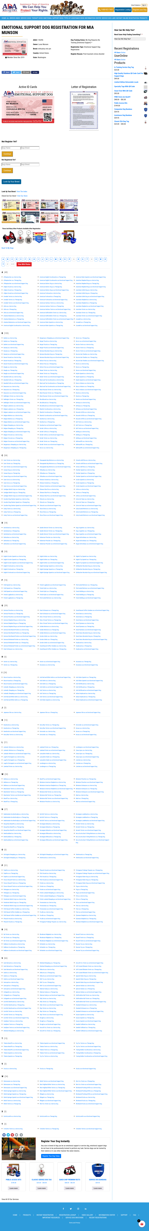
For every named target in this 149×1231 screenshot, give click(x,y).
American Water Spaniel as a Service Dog (51, 322)
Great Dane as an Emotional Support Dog (87, 620)
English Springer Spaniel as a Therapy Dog (51, 569)
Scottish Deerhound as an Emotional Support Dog (17, 1008)
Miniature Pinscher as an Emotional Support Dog (89, 782)
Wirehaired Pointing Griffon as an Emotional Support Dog (91, 1094)
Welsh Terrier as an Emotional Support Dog (51, 1081)
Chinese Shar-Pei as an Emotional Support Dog (52, 496)
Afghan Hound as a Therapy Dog (12, 290)
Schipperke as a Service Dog (11, 992)
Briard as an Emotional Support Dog (86, 399)
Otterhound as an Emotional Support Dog (87, 857)
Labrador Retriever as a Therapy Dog (14, 750)
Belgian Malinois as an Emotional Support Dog (16, 422)
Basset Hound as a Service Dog (12, 357)
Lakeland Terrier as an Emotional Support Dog (52, 750)
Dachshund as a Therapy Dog (11, 531)
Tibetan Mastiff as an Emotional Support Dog (16, 1050)
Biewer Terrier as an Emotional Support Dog (52, 377)
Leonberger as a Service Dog (48, 763)
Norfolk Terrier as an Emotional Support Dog (52, 820)
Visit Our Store (22, 196)
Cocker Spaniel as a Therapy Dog (85, 483)
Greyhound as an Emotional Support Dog (87, 649)
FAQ (134, 1215)
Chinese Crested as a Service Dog (49, 479)
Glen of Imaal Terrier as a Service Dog (50, 617)
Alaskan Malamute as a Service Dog (14, 316)
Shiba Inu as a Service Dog (47, 969)
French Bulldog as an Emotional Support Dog (88, 598)
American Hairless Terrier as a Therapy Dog (52, 306)
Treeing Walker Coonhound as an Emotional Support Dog (91, 1056)
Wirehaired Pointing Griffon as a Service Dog (88, 1087)
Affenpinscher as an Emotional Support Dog (16, 283)
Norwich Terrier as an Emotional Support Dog (88, 830)
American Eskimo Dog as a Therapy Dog (51, 287)
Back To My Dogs (8, 248)
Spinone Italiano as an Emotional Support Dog (88, 992)
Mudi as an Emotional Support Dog (85, 801)
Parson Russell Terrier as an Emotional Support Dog (18, 886)
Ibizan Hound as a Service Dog (12, 677)
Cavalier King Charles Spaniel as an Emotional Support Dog (20, 505)
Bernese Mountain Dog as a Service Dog (51, 351)
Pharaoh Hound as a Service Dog (13, 918)
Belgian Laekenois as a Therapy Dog (13, 409)
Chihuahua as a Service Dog (47, 470)
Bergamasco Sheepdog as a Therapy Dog (15, 448)
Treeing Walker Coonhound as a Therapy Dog (88, 1053)
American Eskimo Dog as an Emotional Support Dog (54, 290)
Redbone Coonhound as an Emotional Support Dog (18, 950)
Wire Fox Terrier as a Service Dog (49, 1104)
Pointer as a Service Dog (46, 883)
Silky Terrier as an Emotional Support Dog (51, 1005)
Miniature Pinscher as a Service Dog (50, 801)
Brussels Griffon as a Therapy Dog (85, 415)
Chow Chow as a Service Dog (48, 508)
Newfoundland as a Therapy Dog (12, 837)
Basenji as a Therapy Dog (10, 351)
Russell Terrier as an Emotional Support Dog (88, 941)
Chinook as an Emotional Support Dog (50, 505)
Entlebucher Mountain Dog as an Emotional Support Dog (91, 572)
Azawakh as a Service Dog (83, 319)
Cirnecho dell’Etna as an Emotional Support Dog (89, 463)
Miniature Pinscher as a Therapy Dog (86, 779)
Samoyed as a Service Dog (11, 982)
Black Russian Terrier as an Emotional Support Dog (54, 396)
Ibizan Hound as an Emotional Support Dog (15, 684)
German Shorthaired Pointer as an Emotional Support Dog (20, 636)
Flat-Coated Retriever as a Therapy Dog (86, 585)
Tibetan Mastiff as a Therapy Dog (13, 1046)
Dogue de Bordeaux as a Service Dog (86, 537)
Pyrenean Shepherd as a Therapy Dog (86, 918)
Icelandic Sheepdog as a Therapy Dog (14, 690)
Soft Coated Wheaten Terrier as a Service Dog (88, 966)
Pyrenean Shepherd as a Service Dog (86, 915)
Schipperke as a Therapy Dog (12, 995)
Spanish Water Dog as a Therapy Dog (86, 979)
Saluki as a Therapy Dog (10, 976)
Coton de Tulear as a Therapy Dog (85, 502)
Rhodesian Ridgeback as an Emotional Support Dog (54, 941)
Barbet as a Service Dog (10, 338)
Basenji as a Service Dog (10, 347)
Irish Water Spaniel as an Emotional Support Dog (89, 680)
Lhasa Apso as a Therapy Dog (84, 753)
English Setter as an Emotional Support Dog (52, 563)
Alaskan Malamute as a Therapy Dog (14, 319)
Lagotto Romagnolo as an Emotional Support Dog (17, 763)
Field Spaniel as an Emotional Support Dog (15, 591)
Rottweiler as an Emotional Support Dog (51, 950)
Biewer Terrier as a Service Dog (48, 370)
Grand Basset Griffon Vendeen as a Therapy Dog (53, 649)
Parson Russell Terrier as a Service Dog (14, 880)
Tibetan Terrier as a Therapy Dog (49, 1050)
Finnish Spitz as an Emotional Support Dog (51, 594)
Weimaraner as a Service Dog (12, 1081)
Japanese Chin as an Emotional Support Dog (88, 712)
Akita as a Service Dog (10, 306)
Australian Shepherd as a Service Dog (86, 299)
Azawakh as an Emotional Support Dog (86, 325)
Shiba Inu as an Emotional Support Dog (50, 976)
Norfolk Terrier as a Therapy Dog (49, 817)
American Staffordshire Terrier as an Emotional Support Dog (56, 319)
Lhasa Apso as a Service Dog (84, 750)
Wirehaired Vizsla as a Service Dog (85, 1097)
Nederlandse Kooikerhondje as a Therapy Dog (16, 817)
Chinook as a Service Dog (47, 499)
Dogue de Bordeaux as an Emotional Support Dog (89, 544)
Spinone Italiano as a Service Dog (85, 985)
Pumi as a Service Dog (82, 905)
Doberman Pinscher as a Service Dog (50, 537)
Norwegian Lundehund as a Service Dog (87, 814)
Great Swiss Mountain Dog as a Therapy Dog (88, 636)
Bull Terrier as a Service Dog (83, 422)
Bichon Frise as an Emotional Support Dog (51, 367)
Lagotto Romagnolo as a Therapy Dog (14, 760)
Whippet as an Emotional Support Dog (50, 1100)
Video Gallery (87, 1215)
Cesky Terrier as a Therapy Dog (12, 512)
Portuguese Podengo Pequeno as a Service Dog (53, 922)
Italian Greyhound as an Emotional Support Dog (89, 700)
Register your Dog (139, 10)
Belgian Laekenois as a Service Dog (13, 406)
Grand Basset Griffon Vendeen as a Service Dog (53, 646)
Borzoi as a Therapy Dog (82, 338)
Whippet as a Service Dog (47, 1094)
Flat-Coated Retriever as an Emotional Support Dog (90, 588)
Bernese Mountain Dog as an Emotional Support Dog (54, 357)
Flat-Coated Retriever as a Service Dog (50, 598)
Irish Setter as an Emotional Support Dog (51, 687)
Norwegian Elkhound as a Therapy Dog (50, 837)
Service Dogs (26, 18)
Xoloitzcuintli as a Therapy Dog (48, 1116)
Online (119, 52)
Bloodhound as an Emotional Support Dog (51, 406)
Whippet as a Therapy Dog (47, 1097)
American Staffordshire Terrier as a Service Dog (53, 312)
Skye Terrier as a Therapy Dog (48, 1011)
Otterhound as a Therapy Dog (84, 854)
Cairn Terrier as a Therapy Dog (12, 463)
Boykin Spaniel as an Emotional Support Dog (88, 380)
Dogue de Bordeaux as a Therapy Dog (86, 540)
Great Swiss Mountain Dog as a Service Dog (88, 633)
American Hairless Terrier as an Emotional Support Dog (55, 309)
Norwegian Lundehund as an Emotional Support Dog (90, 820)
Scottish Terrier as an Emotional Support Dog (16, 1018)
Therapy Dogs (37, 18)
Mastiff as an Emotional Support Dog (50, 779)
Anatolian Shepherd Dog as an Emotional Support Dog (91, 287)
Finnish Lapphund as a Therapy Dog (13, 598)
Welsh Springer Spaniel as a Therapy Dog (15, 1094)
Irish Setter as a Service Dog (47, 680)
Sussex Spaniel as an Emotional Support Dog (88, 1021)
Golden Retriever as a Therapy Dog (49, 630)
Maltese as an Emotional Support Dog (14, 785)
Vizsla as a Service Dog (10, 1068)
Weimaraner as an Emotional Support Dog (15, 1087)
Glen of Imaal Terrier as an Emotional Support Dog (54, 623)
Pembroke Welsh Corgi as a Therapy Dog (15, 902)
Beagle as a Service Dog (10, 367)
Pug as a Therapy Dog (82, 889)
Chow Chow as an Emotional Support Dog (51, 515)
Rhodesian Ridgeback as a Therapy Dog (50, 937)
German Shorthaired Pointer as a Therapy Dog (16, 633)
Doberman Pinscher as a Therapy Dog (50, 540)
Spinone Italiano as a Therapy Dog (85, 989)
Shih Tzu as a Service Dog (47, 979)
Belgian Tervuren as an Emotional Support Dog (16, 441)
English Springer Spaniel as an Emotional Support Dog (54, 572)
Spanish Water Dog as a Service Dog (86, 976)
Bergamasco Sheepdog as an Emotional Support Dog (54, 338)
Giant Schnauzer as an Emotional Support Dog (52, 613)
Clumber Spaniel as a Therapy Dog (85, 473)
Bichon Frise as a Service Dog (48, 360)
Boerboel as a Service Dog (47, 419)
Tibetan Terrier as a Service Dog (48, 1046)
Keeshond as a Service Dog (11, 725)
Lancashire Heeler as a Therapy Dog (49, 757)
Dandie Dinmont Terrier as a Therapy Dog (51, 531)
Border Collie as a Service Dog (48, 428)
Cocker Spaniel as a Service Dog (85, 479)
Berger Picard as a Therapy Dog (48, 344)
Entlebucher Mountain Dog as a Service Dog (88, 566)
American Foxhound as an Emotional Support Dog (53, 299)
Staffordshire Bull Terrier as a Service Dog (87, 995)
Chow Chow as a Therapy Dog (48, 512)
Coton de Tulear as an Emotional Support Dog (88, 505)
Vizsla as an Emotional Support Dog (86, 1068)
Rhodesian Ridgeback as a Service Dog (50, 934)
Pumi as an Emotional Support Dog (85, 912)
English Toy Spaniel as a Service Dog (86, 556)
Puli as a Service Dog (81, 896)
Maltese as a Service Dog (11, 779)
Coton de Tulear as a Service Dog (85, 499)
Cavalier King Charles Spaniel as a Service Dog (16, 499)
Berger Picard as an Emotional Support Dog (52, 347)
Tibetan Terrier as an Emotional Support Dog (52, 1053)
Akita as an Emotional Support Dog (13, 312)
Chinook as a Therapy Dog (47, 502)
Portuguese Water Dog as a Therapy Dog (87, 880)
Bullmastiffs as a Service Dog (84, 441)
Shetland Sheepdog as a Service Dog (14, 1031)
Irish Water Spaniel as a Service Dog (50, 700)
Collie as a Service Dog (82, 489)
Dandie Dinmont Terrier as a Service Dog (51, 527)
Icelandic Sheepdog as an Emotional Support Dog (17, 693)
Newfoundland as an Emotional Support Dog (16, 840)
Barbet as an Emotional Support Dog (14, 344)
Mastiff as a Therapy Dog (10, 801)
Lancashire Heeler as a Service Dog (49, 753)
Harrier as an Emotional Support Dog (50, 661)
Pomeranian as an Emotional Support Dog (51, 909)
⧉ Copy (35, 72)
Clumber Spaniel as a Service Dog (85, 470)
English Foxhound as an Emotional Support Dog (17, 572)
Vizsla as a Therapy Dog (46, 1068)
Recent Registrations (98, 1218)
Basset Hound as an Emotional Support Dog (16, 364)
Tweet (17, 72)
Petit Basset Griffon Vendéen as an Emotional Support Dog (20, 915)
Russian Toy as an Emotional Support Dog (87, 950)
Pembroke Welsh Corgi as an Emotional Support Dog (18, 905)
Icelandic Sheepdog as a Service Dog (14, 687)
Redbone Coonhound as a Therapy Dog (14, 947)
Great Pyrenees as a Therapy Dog (85, 626)
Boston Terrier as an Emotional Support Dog (88, 351)
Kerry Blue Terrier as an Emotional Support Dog (53, 728)
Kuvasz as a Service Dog (82, 728)
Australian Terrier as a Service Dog (85, 309)
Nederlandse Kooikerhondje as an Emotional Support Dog (19, 820)
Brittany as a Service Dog (83, 402)
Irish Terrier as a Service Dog (48, 690)
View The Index (21, 191)
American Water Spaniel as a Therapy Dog (51, 325)
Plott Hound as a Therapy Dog (48, 876)
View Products (135, 5)
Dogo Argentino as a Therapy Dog (85, 531)
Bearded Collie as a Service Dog (12, 377)
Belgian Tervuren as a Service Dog (13, 435)
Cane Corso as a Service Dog (12, 479)
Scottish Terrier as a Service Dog (13, 1011)
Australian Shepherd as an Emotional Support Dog (89, 306)
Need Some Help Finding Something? (128, 34)
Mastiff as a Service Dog (10, 798)
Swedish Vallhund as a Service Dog (85, 1024)
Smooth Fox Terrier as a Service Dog (50, 1027)
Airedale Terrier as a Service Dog (13, 296)
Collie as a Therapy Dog (82, 492)
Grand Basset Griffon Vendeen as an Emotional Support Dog (92, 610)
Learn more (14, 1188)
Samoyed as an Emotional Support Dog (14, 989)
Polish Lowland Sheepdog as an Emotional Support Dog (55, 899)
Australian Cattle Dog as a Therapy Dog (86, 293)
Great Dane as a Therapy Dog (84, 617)
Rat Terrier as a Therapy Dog (11, 937)
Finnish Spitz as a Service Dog (48, 588)
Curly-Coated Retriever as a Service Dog (87, 508)
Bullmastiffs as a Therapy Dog (84, 444)
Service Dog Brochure (74, 1218)
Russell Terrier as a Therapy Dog (85, 937)
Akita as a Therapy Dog (10, 309)
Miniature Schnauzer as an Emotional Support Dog (90, 792)
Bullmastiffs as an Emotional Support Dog (87, 448)
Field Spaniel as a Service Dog (12, 585)
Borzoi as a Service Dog (46, 448)
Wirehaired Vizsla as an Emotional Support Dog (89, 1104)
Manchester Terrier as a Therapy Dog (14, 792)
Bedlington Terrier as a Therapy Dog (13, 399)
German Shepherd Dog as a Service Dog (15, 620)
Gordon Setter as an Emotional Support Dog (52, 642)
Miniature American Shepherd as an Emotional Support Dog (56, 789)
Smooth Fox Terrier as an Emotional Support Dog (89, 963)
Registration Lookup (123, 10)
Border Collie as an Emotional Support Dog (51, 435)
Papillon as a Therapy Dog (11, 873)
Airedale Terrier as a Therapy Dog (13, 299)
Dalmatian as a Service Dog (11, 537)
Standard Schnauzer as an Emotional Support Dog (89, 1011)
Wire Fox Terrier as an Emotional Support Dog (88, 1084)
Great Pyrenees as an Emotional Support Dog (88, 630)
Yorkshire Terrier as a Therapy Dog (49, 1129)
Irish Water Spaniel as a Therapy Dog (86, 677)
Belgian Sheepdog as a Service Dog (13, 425)
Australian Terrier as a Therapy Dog (85, 312)
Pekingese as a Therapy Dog (11, 893)
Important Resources (51, 1218)
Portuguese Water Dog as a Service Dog (87, 876)
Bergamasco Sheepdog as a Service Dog (15, 444)
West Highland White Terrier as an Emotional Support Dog (56, 1091)
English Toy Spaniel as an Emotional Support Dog (89, 563)
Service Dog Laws (109, 18)
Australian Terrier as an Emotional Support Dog (89, 316)
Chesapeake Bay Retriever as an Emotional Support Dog (55, 467)
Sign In (144, 5)
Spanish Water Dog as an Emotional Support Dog (89, 982)
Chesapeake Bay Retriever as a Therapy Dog (52, 463)
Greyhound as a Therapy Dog (84, 646)
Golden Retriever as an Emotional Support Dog (52, 633)
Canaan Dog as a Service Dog (12, 470)
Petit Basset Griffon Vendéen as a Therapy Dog (16, 912)
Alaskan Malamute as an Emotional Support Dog (17, 322)
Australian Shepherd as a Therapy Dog (86, 303)
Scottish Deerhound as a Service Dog (14, 1001)
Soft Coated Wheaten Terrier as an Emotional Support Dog (92, 972)
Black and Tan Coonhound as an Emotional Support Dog (55, 386)
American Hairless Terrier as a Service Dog (51, 303)
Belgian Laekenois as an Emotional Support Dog (17, 412)
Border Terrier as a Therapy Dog (48, 441)
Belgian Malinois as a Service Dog (13, 415)
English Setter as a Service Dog (48, 556)
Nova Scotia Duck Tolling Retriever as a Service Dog (90, 833)
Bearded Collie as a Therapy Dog (12, 380)
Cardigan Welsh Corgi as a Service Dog (14, 489)
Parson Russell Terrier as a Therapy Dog (15, 883)
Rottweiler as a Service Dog (47, 944)
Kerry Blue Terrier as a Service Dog (13, 734)
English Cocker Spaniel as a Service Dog (15, 556)
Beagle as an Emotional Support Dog (14, 373)
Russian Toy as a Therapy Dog (84, 947)
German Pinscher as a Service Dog (13, 610)
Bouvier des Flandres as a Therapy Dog (86, 357)
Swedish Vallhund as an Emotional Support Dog (89, 1031)
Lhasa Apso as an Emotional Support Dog (87, 757)
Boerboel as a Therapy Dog (47, 422)
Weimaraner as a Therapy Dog (12, 1084)
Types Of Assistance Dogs (74, 18)
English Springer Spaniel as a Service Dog (51, 566)
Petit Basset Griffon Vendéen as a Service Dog (16, 909)
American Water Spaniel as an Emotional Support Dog (91, 277)
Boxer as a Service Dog (82, 364)
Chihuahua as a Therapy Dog (47, 473)
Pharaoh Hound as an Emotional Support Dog (52, 870)
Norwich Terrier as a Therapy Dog (85, 827)
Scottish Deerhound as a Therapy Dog (14, 1005)
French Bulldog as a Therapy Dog (85, 594)
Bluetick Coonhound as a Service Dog (50, 409)
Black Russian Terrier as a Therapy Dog (50, 393)
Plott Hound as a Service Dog (48, 873)
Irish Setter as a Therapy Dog (48, 684)
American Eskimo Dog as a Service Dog (51, 283)
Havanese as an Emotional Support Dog (87, 665)
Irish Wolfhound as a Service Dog (85, 684)
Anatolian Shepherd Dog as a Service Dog (87, 280)
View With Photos (24, 264)
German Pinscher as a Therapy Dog (13, 613)
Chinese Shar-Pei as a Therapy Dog (49, 492)
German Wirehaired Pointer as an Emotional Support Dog (19, 646)
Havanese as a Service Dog (47, 665)
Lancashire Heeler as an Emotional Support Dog (53, 760)
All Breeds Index (13, 18)
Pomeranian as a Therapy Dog (48, 905)
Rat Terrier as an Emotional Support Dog (15, 941)
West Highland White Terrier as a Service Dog (52, 1084)
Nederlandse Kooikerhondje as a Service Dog (16, 814)
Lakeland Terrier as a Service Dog (13, 766)
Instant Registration (45, 1215)
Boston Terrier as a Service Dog (84, 344)
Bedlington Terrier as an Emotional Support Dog (17, 402)
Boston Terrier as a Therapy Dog (85, 347)
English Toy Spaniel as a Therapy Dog (86, 559)
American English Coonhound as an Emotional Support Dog (56, 280)
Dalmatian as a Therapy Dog (11, 540)
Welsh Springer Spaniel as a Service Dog (15, 1091)
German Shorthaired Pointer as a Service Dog (16, 630)
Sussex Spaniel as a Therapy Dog (85, 1018)
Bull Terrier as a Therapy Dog (84, 425)
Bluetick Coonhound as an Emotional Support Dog (53, 415)
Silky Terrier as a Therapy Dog (48, 1001)
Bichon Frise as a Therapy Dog (48, 364)
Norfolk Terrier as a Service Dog (48, 814)
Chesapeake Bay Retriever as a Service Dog (52, 460)
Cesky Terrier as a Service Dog (12, 508)
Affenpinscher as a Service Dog (12, 277)
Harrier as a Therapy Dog (10, 665)
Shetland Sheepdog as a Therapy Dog (50, 963)
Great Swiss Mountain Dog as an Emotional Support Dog (91, 639)
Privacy (78, 1223)
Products (143, 18)
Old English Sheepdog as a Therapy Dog (14, 857)
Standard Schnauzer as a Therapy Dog (86, 1008)
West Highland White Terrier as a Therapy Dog (52, 1087)
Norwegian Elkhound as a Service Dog (50, 833)
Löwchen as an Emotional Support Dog (86, 766)
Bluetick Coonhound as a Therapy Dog (50, 412)
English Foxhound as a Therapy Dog (13, 569)
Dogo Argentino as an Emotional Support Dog (88, 534)
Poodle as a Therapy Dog (46, 915)
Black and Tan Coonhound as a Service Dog (52, 380)
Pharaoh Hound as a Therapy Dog (13, 922)
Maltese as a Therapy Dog (11, 782)
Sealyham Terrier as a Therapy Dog (13, 1024)
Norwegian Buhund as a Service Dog (50, 824)
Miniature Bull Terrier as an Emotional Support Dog (54, 798)
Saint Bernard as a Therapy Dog (12, 966)
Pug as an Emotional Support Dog (85, 893)
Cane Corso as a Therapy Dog (12, 483)
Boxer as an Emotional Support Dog (86, 370)
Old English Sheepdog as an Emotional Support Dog (54, 854)
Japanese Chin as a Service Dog (12, 712)
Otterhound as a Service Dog (48, 857)
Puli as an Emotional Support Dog (85, 902)
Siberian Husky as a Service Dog (48, 989)
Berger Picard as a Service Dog (48, 341)
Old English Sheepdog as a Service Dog (14, 854)
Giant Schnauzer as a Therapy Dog (49, 610)
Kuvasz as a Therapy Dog (83, 731)
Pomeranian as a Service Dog (48, 902)
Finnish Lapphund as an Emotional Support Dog (53, 585)
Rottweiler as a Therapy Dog (47, 947)
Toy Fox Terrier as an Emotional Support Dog (88, 1046)
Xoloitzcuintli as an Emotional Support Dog (88, 1116)
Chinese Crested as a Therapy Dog (49, 483)
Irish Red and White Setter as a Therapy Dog (16, 700)
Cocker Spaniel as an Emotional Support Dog (88, 486)
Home (4, 18)
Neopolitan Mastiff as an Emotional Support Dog (17, 830)
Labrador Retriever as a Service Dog (13, 747)
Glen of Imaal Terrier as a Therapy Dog (50, 620)
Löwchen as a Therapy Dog (83, 763)
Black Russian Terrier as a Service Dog (50, 389)
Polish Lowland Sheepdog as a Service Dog (51, 893)
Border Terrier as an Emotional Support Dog (52, 444)
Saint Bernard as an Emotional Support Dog (15, 969)
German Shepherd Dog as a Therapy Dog (15, 623)
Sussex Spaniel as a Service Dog (85, 1014)
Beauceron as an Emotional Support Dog (15, 393)
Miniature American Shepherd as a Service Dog (53, 782)
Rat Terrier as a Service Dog (11, 934)
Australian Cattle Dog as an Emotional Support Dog (90, 296)
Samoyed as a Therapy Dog (11, 985)
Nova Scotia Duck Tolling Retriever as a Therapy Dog (90, 837)
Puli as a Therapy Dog (82, 899)
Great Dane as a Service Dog (84, 613)
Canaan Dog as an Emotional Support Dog (15, 476)
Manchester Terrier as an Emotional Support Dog (17, 795)
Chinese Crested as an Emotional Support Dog (52, 486)
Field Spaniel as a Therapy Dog (12, 588)
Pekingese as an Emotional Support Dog (15, 896)
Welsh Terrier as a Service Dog (12, 1100)
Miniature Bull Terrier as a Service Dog (50, 792)
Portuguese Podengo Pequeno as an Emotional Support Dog (92, 873)
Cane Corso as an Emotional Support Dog (15, 486)
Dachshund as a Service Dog (11, 527)
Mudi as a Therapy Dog (82, 798)
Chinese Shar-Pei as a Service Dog (49, 489)
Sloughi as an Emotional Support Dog (50, 1024)
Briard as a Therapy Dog (82, 396)
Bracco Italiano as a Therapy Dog (85, 386)
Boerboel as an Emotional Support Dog (50, 425)
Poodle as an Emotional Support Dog (50, 918)
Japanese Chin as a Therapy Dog (48, 712)
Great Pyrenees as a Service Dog (85, 623)
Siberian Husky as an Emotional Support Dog (52, 995)
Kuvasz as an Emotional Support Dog (86, 734)
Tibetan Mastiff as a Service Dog (13, 1043)
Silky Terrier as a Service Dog (48, 998)
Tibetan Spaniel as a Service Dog (13, 1053)
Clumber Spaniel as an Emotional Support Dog (88, 476)
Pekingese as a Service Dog (11, 889)
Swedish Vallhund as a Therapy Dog (85, 1027)
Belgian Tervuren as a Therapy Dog (13, 438)
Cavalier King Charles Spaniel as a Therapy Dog (16, 502)
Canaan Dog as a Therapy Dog (12, 473)
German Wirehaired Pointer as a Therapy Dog (16, 642)
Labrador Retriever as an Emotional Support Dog (17, 753)
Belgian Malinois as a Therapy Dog (13, 419)
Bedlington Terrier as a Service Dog (13, 396)
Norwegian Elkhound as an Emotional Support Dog (53, 840)
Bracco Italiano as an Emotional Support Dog (88, 389)
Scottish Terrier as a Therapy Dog (13, 1014)
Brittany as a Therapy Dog (83, 406)
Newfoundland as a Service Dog (12, 833)
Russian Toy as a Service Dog (84, 944)
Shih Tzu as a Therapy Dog (47, 982)
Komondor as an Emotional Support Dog (87, 725)
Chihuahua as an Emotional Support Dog (51, 476)
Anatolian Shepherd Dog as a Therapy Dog (87, 283)
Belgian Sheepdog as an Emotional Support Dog (17, 431)
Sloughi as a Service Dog (46, 1018)
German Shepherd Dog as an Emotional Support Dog (18, 626)
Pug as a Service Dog (81, 886)
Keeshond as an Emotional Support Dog (15, 731)
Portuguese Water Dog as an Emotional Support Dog (90, 883)
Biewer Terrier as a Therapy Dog (48, 373)
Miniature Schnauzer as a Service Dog (86, 785)
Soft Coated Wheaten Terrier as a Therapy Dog (88, 969)
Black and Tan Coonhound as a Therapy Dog (52, 383)
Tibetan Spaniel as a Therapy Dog (13, 1056)
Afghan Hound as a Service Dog (12, 287)
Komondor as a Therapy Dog (47, 734)
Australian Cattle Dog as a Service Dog (86, 290)
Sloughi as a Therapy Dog (47, 1021)
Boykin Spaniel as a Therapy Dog (85, 377)
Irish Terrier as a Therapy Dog (48, 693)
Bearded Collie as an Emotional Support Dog (16, 383)
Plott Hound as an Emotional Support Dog (51, 880)
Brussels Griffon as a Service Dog (85, 412)
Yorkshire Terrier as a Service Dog (13, 1129)
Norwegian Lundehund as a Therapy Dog (87, 817)
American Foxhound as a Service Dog (50, 293)
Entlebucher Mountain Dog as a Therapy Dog (88, 569)
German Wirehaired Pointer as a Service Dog (16, 639)
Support (124, 1215)
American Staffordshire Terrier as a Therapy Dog (53, 316)
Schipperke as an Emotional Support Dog (15, 998)
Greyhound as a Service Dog (83, 642)
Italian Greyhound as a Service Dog (85, 693)
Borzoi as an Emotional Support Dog (86, 341)
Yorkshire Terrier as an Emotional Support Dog (89, 1129)
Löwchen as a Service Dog (83, 760)
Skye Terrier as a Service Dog (48, 1008)
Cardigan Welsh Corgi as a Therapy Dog (14, 492)
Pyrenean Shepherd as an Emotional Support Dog (89, 922)
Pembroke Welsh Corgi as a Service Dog (15, 899)
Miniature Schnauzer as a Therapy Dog (86, 789)
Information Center (93, 18)
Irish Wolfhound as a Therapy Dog (85, 687)
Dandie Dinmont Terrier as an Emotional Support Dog (54, 534)
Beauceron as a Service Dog (11, 386)
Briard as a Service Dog (82, 393)
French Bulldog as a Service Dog (85, 591)
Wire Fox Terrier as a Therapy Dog (85, 1081)
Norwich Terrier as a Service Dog (85, 824)
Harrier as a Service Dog (10, 661)
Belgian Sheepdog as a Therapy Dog (13, 428)
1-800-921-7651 (107, 10)
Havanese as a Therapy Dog (83, 661)
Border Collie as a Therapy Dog (48, 431)
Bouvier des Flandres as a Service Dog (86, 354)
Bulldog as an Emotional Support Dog (86, 438)
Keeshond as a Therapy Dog (11, 728)
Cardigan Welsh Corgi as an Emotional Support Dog (18, 496)
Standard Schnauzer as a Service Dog (86, 1005)
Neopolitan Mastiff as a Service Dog (14, 824)
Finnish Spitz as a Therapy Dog (48, 591)
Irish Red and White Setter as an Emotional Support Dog (55, 677)
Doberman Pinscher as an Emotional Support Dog (53, 544)
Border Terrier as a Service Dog (48, 438)
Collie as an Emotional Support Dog (85, 496)
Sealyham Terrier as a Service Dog (13, 1021)
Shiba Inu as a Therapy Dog (47, 972)
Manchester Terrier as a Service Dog (14, 789)
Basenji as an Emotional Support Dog (14, 354)
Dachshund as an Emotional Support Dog (15, 534)
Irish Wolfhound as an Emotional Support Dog (88, 690)
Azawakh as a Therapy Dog (83, 322)
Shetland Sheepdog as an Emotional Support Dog (53, 966)
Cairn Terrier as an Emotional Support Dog (15, 467)
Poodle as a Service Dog (46, 912)
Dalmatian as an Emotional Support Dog (15, 544)
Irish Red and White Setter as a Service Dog (15, 697)
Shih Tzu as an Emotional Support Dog (50, 985)
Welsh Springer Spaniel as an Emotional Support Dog (18, 1097)
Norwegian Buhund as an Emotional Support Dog (53, 830)
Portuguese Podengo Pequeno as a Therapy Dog (89, 870)
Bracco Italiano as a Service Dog (85, 383)
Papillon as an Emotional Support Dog (14, 876)
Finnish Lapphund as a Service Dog (13, 594)
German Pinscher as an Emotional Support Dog (17, 617)
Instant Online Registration (127, 18)
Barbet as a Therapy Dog (10, 341)
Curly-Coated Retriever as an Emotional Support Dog (90, 515)
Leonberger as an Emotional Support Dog (87, 747)
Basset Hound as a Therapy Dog (12, 360)
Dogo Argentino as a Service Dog (85, 527)
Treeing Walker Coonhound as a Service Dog (88, 1050)
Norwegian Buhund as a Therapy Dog (50, 827)
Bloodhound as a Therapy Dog (48, 402)
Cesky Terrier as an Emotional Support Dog (15, 515)
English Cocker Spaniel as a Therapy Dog (15, 559)
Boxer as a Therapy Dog (82, 367)
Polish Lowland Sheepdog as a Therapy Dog (52, 896)
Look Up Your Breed (11, 181)
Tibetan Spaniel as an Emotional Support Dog (52, 1043)
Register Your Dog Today (51, 1156)
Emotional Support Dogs (53, 18)
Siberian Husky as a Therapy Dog (49, 992)
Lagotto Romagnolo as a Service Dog (14, 757)
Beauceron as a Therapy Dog (11, 389)
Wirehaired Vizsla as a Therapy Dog (85, 1100)
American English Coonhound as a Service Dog (16, 325)
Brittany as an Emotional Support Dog (86, 409)
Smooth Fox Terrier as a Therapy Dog (50, 1031)
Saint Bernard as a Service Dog (12, 963)
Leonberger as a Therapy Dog (48, 766)
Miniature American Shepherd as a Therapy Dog (53, 785)
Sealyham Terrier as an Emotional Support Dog (16, 1027)
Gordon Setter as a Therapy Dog (48, 639)
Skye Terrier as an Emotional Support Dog (51, 1014)
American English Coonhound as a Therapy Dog (53, 277)
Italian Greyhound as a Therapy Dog (85, 697)
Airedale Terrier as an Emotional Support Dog (16, 303)
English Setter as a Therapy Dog (48, 559)
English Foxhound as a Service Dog (13, 566)
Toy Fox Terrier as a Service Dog (49, 1056)
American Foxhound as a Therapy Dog (50, 296)
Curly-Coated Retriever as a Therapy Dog (87, 512)
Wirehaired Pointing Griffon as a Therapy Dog (88, 1091)
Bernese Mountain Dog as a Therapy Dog (51, 354)
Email (27, 72)
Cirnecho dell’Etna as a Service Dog (85, 460)
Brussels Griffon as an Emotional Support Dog (88, 419)
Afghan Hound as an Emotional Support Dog (16, 293)
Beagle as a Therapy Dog (10, 370)
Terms (71, 1223)
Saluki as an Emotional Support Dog (13, 979)
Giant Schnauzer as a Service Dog (13, 649)
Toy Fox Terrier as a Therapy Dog (85, 1043)
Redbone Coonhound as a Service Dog (14, 944)
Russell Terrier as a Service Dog (84, 934)
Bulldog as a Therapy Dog (83, 435)
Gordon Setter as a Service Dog (48, 636)
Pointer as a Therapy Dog (47, 886)
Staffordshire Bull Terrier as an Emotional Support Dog (91, 1001)
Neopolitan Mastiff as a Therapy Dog (14, 827)
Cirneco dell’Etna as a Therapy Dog (85, 467)
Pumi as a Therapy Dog (82, 909)
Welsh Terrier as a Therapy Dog (12, 1104)
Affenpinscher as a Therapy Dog (12, 280)
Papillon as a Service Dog (11, 870)
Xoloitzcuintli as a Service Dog (12, 1116)
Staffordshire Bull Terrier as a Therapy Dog (87, 998)
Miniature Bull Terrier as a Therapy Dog (50, 795)
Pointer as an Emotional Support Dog (50, 889)
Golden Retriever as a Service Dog (49, 626)
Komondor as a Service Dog (47, 731)
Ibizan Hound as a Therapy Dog (12, 680)
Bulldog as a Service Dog (83, 431)
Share (7, 72)
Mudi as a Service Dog (82, 795)
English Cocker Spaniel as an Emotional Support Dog (18, 563)
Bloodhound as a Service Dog (48, 399)
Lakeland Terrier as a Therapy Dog (49, 747)
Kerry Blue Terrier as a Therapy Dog (49, 725)
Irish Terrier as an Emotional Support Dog (51, 697)
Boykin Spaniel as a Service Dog (84, 373)
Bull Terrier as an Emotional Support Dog (87, 428)
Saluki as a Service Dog (10, 972)
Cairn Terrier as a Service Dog (12, 460)
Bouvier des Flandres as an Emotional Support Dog (90, 360)
